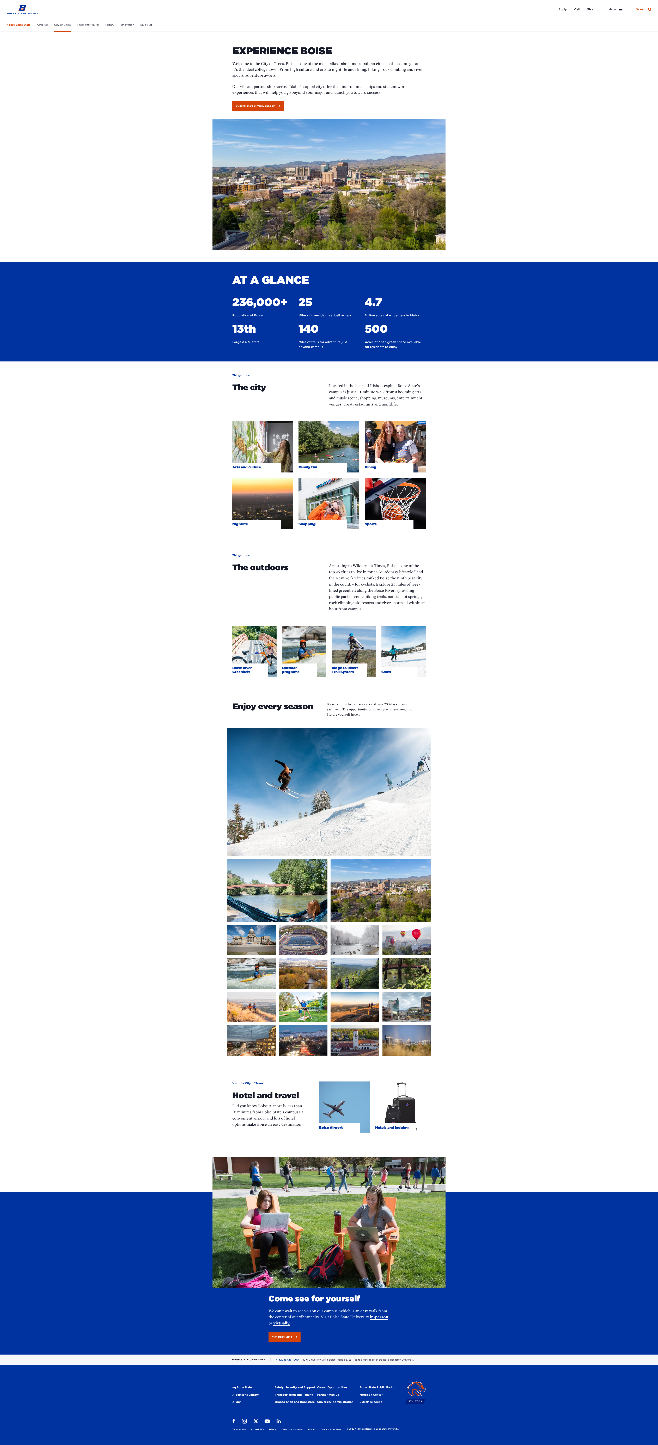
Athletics (42, 24)
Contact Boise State (331, 1429)
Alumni (237, 1402)
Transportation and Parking (294, 1394)
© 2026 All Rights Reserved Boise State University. (372, 1429)
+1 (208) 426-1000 (287, 1359)
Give (590, 9)
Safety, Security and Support (295, 1387)
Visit (577, 9)
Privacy (272, 1429)
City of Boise (62, 24)
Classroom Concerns (292, 1429)
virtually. (281, 1322)
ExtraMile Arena (371, 1402)
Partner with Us (328, 1394)
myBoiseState (242, 1387)
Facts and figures (88, 24)
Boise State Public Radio (377, 1387)
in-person (379, 1316)
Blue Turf (146, 24)
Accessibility (257, 1429)
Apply (562, 9)
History (109, 24)
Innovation (127, 24)
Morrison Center (371, 1394)
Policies (311, 1429)
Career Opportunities (332, 1387)
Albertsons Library (245, 1394)
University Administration (335, 1402)
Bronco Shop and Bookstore (295, 1402)
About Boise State (19, 24)
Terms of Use (239, 1429)
